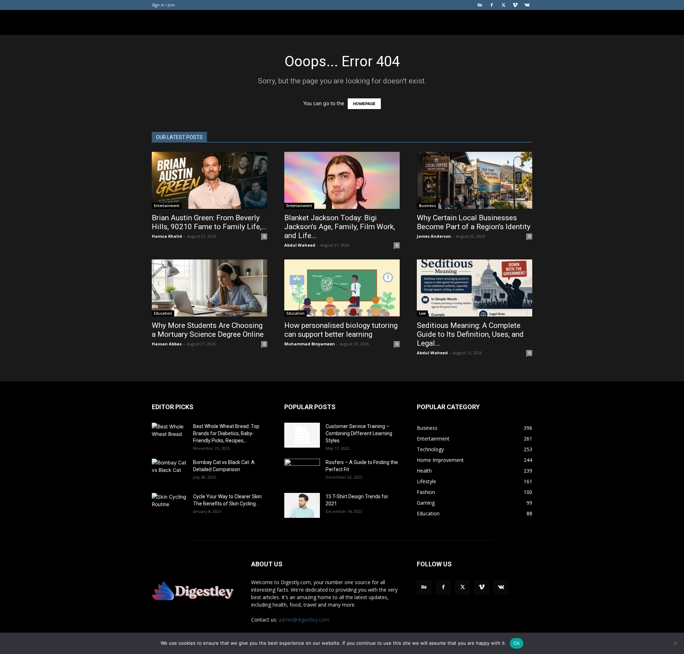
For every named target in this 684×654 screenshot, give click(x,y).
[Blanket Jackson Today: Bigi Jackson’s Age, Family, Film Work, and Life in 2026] (342, 180)
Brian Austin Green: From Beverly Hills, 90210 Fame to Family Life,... (209, 222)
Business (427, 205)
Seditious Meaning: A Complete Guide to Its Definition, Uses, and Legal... (470, 334)
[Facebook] (491, 5)
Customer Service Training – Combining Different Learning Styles (359, 433)
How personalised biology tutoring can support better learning (341, 330)
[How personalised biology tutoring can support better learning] (342, 287)
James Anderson (434, 236)
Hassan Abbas (167, 343)
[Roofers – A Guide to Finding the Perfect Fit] (302, 471)
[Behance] (480, 5)
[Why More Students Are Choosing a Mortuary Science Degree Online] (209, 287)
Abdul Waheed (299, 245)
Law (422, 313)
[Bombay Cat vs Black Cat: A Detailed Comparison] (169, 471)
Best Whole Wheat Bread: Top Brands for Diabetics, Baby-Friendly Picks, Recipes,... (226, 433)
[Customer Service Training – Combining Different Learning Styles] (302, 435)
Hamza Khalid (167, 236)
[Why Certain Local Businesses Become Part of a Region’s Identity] (474, 180)
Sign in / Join (163, 4)
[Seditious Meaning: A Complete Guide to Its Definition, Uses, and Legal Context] (474, 287)
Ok (516, 643)
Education (163, 313)
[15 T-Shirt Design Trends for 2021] (302, 505)
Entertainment (167, 205)
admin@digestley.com (304, 619)
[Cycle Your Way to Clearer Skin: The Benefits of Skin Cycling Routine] (169, 505)
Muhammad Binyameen (309, 343)
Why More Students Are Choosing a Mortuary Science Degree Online (208, 330)
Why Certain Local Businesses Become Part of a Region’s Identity (474, 222)
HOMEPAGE (364, 103)
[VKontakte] (527, 5)
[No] (675, 643)
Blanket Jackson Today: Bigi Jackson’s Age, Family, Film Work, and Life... (339, 226)
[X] (503, 5)
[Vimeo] (515, 5)
